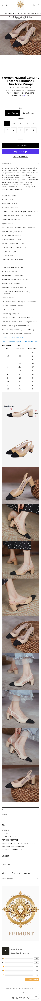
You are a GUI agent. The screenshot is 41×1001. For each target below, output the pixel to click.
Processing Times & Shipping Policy (19, 843)
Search (5, 830)
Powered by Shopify (30, 988)
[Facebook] (13, 997)
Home (4, 13)
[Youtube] (20, 997)
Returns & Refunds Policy (14, 846)
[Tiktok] (24, 997)
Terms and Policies (20, 993)
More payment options (20, 156)
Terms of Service (10, 840)
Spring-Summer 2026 (29, 13)
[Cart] (38, 5)
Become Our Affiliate (12, 850)
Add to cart (22, 145)
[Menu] (2, 5)
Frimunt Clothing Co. (16, 988)
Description (6, 163)
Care (3, 810)
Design (4, 814)
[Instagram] (17, 997)
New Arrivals (13, 13)
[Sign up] (37, 879)
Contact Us (7, 833)
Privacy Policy (9, 837)
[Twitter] (28, 997)
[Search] (7, 5)
